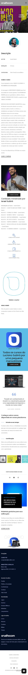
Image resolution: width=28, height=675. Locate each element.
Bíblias (2, 627)
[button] (6, 156)
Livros (2, 618)
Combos (3, 624)
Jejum (2, 600)
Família (3, 581)
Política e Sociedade (6, 584)
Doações (14, 661)
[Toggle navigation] (26, 2)
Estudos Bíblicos (5, 605)
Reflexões (3, 608)
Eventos (3, 602)
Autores (3, 621)
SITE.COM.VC (19, 670)
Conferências (4, 587)
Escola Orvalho (14, 658)
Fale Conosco (14, 664)
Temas (3, 630)
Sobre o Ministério (14, 655)
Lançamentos (4, 611)
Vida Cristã (4, 592)
